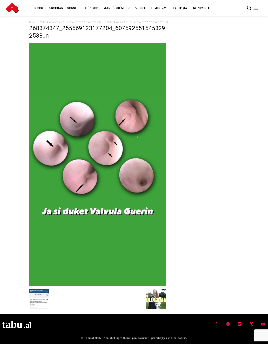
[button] (249, 7)
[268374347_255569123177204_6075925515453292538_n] (97, 285)
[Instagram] (228, 324)
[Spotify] (239, 324)
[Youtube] (263, 324)
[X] (251, 324)
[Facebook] (216, 324)
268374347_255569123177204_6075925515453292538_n (71, 22)
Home (32, 22)
